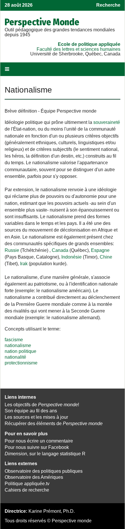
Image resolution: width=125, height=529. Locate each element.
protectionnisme (21, 362)
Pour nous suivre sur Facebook (37, 447)
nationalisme (18, 345)
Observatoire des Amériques (34, 477)
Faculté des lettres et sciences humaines (78, 49)
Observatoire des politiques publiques (44, 471)
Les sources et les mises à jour (36, 417)
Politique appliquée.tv (27, 483)
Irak (24, 263)
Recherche (108, 5)
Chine (106, 256)
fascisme (14, 339)
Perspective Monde (42, 22)
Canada (60, 250)
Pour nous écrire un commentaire (39, 440)
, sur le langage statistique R (45, 453)
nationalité (15, 357)
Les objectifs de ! (42, 404)
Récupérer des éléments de (54, 423)
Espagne (100, 250)
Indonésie (71, 256)
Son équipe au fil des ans (31, 410)
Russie (12, 250)
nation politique (20, 351)
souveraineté (106, 122)
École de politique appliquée (89, 44)
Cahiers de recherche (27, 490)
